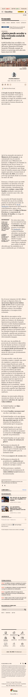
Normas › (25, 489)
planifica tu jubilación (5, 640)
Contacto (8, 682)
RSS (9, 685)
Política (18, 22)
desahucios (17, 229)
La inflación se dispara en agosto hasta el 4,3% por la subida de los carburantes (13, 588)
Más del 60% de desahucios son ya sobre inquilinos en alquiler (18, 499)
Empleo (8, 22)
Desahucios (4, 31)
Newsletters (13, 685)
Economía (6, 19)
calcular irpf (5, 634)
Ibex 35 (3, 8)
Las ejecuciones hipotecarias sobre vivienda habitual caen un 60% (17, 509)
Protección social (5, 519)
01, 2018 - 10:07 (15, 80)
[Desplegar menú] (2, 11)
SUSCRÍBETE (20, 11)
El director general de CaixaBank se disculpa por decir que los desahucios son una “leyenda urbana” (5, 226)
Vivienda (3, 22)
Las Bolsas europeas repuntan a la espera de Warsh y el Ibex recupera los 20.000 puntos (13, 584)
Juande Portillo (14, 78)
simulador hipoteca (14, 634)
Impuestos (13, 22)
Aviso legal (12, 682)
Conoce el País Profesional (14, 651)
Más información (4, 526)
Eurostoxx (8, 612)
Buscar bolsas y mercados (8, 605)
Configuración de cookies (6, 683)
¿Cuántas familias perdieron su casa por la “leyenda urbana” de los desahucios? (5, 238)
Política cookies (18, 682)
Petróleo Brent (24, 8)
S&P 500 (13, 8)
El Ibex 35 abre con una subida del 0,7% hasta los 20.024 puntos (17, 27)
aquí (23, 529)
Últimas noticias (6, 580)
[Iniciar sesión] (25, 11)
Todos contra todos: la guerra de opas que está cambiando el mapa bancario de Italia (13, 598)
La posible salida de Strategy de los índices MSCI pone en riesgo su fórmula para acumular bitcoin (13, 593)
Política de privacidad (16, 683)
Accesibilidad (23, 683)
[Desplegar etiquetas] (25, 519)
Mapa (7, 685)
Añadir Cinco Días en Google (9, 88)
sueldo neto (22, 634)
